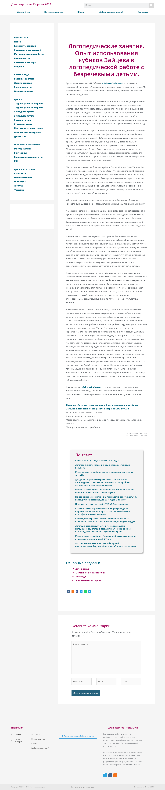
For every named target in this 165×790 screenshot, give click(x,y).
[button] (68, 591)
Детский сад (23, 12)
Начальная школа (53, 12)
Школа (80, 12)
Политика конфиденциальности (82, 787)
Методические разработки (90, 572)
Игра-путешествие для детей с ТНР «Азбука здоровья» (101, 504)
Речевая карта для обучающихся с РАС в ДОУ (97, 460)
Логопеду (80, 576)
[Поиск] (151, 5)
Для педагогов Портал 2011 (31, 4)
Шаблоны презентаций (111, 12)
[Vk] (110, 775)
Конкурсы (143, 12)
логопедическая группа (88, 580)
